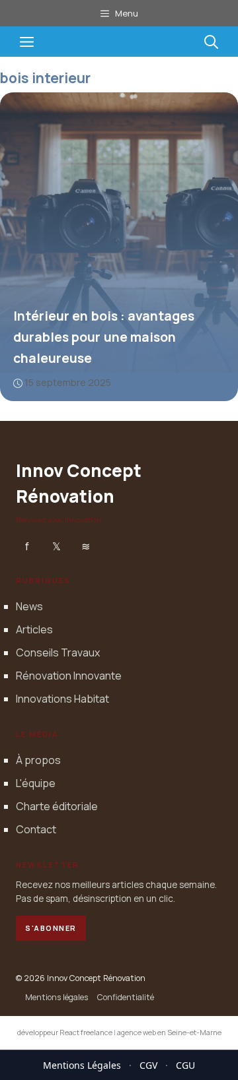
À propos (38, 760)
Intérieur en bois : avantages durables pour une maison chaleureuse (103, 337)
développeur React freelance (64, 1032)
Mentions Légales (82, 1065)
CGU (185, 1065)
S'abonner (51, 928)
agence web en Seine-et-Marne (169, 1032)
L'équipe (36, 783)
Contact (36, 829)
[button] (211, 41)
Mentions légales (56, 997)
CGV (148, 1065)
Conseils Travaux (58, 652)
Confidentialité (125, 997)
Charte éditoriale (57, 806)
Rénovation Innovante (69, 675)
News (29, 606)
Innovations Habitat (62, 698)
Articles (34, 629)
